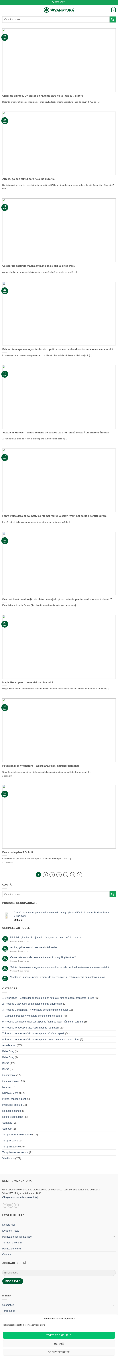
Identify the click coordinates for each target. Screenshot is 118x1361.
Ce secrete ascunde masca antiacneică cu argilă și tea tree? (38, 265)
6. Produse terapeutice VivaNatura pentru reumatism (30, 1027)
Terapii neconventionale (15, 1152)
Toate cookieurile (59, 1335)
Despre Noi (8, 1224)
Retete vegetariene (12, 1117)
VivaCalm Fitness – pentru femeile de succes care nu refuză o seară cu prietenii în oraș (55, 432)
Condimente (9, 1075)
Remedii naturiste (12, 1111)
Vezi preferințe (59, 1352)
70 (72, 874)
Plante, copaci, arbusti (14, 1099)
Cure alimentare (11, 1081)
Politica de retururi (12, 1248)
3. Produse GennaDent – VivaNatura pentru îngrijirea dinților (35, 1009)
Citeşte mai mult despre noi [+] (19, 1197)
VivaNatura (8, 1158)
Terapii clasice (10, 1140)
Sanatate (7, 1122)
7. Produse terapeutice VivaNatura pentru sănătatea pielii (33, 1033)
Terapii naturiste (11, 1146)
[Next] (79, 874)
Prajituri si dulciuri (12, 1105)
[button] (4, 10)
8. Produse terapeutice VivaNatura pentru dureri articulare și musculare (40, 1039)
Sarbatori (7, 1128)
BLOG (5, 1063)
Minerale (7, 1087)
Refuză (59, 1343)
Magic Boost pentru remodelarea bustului (27, 682)
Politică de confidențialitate (17, 1236)
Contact (6, 1254)
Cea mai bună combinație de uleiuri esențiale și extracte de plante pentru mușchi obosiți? (57, 599)
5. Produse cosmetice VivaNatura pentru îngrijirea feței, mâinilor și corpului (42, 1021)
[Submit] (113, 19)
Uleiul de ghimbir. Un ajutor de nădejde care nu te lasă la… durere (42, 95)
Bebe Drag (8, 1051)
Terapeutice (8, 1311)
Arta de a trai (9, 1045)
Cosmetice (8, 1305)
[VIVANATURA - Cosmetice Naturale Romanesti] (59, 10)
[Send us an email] (16, 1205)
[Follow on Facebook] (5, 1205)
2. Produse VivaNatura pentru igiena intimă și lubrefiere (32, 1003)
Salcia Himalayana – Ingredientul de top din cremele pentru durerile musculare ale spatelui (57, 349)
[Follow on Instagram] (10, 1205)
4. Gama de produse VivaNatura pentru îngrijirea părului (32, 1015)
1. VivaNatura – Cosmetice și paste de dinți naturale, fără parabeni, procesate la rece (48, 998)
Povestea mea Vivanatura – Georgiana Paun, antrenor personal (40, 765)
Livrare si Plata (10, 1230)
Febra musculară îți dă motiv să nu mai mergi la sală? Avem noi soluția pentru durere (54, 515)
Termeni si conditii (12, 1242)
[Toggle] (114, 1237)
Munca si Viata (10, 1093)
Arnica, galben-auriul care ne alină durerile (28, 179)
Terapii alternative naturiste (17, 1134)
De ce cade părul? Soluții (17, 852)
